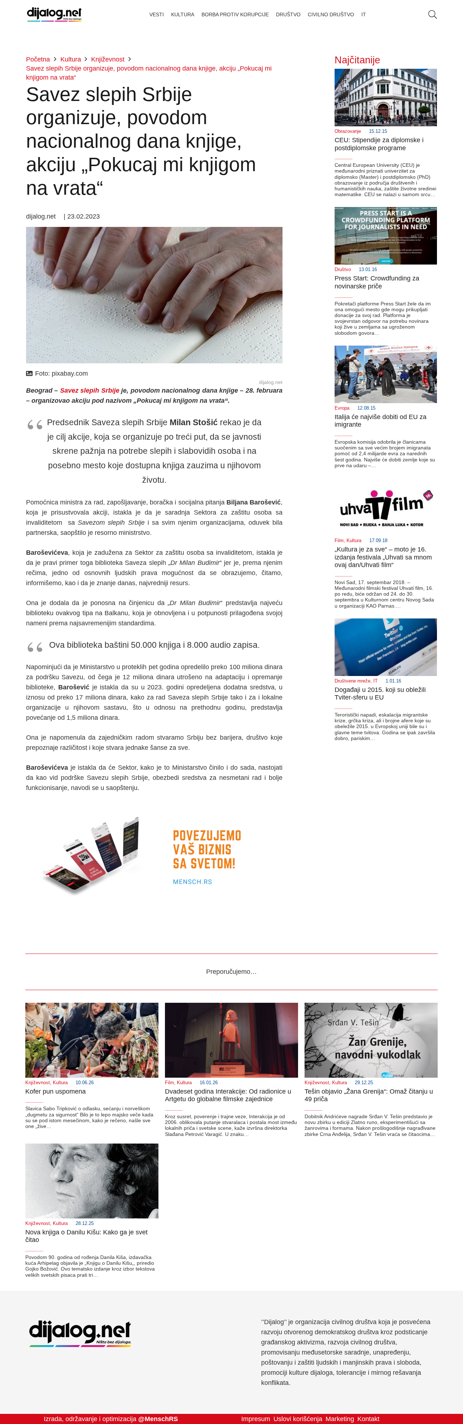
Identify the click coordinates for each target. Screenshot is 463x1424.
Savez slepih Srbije (89, 390)
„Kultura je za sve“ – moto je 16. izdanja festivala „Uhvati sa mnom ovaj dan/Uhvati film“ (383, 557)
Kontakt (368, 1419)
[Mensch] (154, 807)
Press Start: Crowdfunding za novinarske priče (377, 282)
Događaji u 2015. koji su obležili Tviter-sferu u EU (380, 693)
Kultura (354, 540)
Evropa (342, 408)
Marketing (340, 1419)
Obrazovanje (348, 131)
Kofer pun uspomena (55, 1091)
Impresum (255, 1419)
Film (339, 540)
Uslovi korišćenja (297, 1419)
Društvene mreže (352, 681)
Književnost (37, 1082)
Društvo (343, 269)
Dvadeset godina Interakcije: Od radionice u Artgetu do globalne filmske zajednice (228, 1095)
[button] (432, 14)
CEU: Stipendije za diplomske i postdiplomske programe (379, 144)
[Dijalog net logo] (54, 14)
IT (375, 681)
